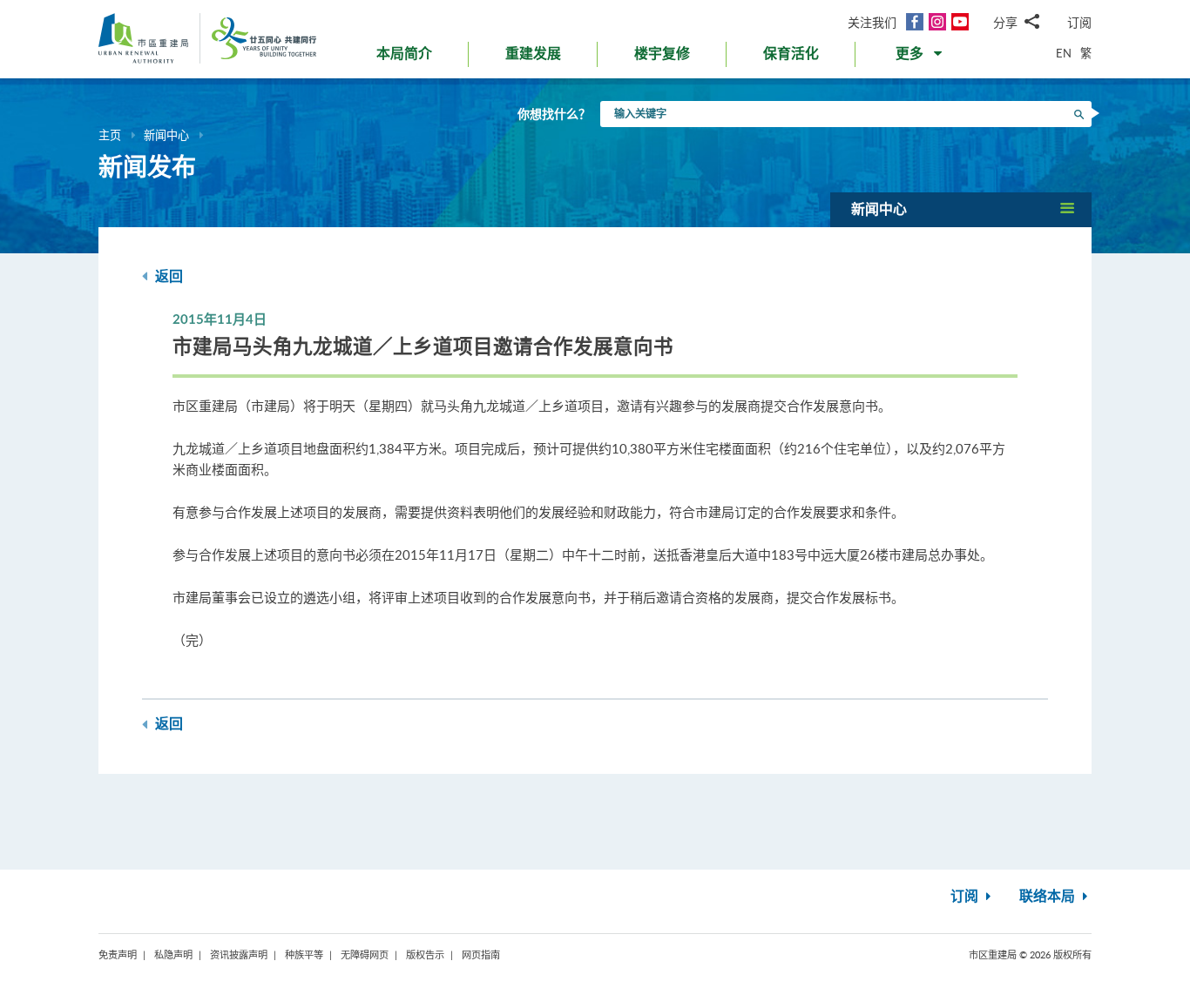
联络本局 (1048, 897)
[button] (920, 57)
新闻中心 (166, 135)
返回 (167, 277)
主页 (109, 135)
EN (1064, 53)
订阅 (1079, 22)
